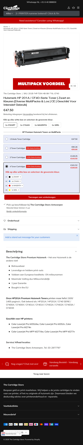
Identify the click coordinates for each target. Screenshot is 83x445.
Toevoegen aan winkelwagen (42, 197)
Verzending (28, 114)
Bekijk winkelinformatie (16, 211)
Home (5, 26)
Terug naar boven (41, 374)
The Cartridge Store (12, 93)
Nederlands (10, 434)
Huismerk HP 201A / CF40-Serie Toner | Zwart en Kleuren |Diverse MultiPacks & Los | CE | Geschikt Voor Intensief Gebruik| (40, 29)
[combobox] (41, 13)
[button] (41, 139)
